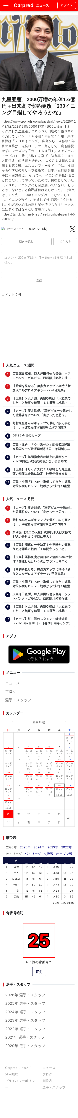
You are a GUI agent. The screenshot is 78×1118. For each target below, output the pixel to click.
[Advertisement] (39, 331)
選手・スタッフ (18, 700)
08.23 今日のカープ (27, 435)
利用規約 (11, 1074)
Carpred (23, 5)
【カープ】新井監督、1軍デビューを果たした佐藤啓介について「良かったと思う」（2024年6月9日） (42, 413)
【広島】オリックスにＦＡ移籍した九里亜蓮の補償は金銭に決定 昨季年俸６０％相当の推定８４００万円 (42, 472)
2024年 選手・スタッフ (25, 1012)
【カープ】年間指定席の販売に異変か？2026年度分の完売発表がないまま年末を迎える (41, 459)
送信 (39, 280)
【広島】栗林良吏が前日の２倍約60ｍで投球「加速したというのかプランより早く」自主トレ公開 (42, 559)
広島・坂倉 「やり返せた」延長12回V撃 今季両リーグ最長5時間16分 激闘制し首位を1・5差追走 (42, 447)
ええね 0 (65, 241)
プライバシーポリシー (20, 1084)
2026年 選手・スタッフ (25, 995)
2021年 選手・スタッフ (25, 1037)
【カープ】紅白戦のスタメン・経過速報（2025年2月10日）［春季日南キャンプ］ (42, 621)
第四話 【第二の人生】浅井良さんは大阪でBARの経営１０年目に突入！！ (42, 534)
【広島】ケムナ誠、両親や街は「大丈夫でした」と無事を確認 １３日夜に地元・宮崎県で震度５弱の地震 (42, 401)
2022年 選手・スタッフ (25, 1029)
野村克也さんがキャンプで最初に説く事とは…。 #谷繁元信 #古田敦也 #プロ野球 (42, 425)
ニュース (12, 683)
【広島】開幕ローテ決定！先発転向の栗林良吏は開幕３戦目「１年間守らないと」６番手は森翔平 (42, 547)
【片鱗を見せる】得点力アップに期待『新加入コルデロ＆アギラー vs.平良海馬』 (42, 388)
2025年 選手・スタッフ (25, 1003)
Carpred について (18, 1068)
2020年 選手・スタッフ (25, 1046)
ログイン (67, 5)
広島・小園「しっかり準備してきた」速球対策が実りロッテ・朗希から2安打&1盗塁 (42, 484)
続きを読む (26, 241)
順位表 (47, 1081)
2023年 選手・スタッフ (25, 1020)
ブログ (10, 691)
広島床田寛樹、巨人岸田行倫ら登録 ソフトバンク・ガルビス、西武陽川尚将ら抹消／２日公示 (42, 376)
